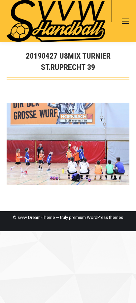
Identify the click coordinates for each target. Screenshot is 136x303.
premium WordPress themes (96, 217)
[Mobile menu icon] (125, 21)
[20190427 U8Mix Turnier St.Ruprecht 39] (68, 144)
